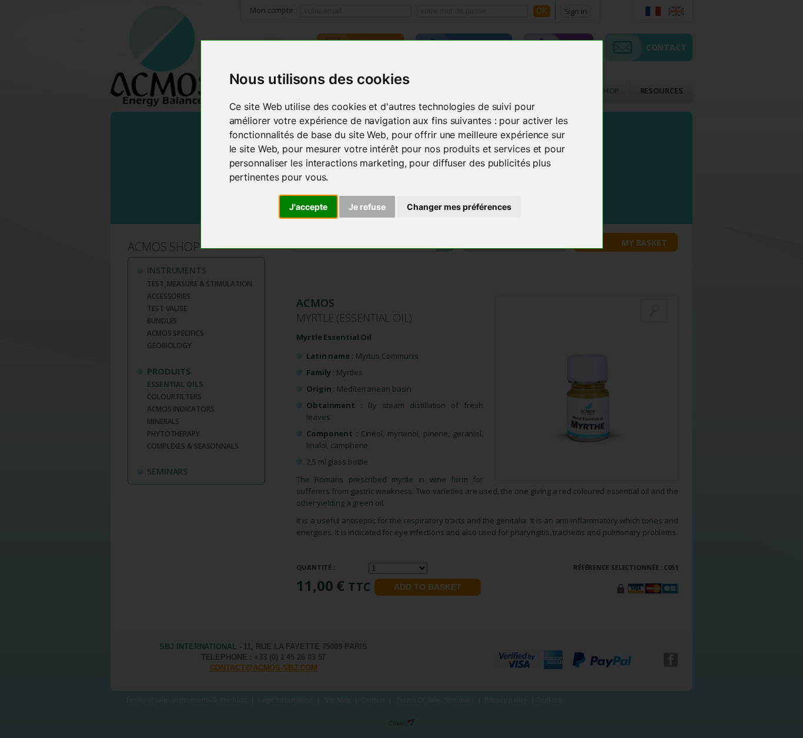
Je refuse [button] (367, 207)
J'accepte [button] (308, 207)
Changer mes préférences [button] (459, 207)
